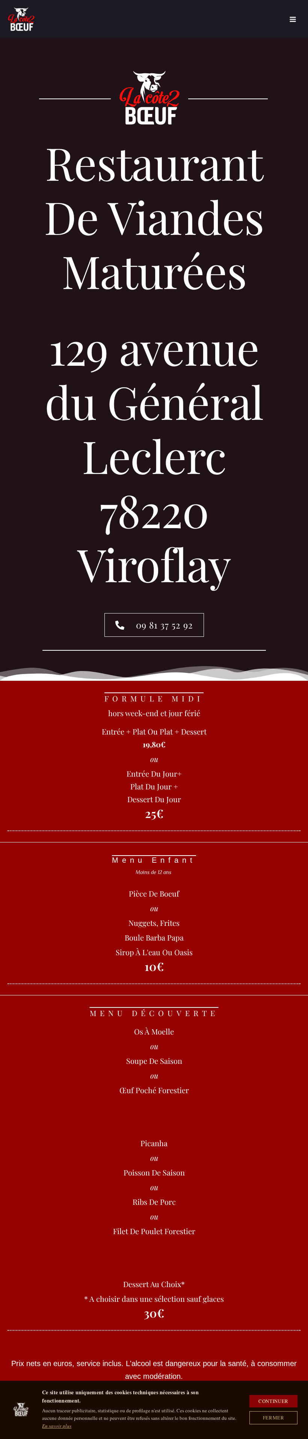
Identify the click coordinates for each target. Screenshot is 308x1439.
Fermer (273, 1417)
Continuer (273, 1401)
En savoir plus (56, 1425)
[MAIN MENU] (292, 19)
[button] (154, 625)
